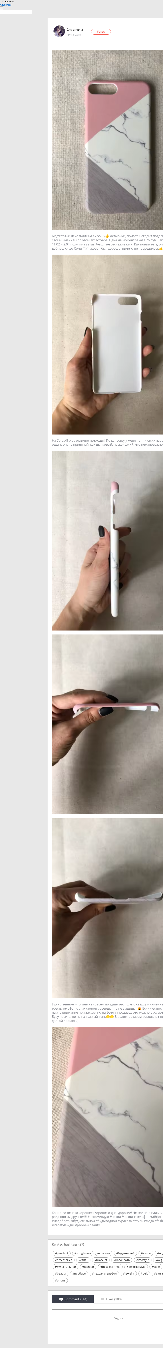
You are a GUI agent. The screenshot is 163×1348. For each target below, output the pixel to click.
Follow (101, 31)
